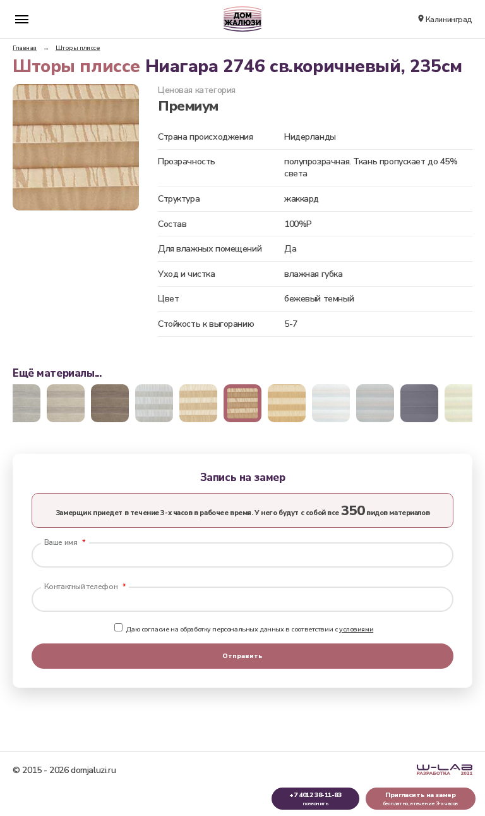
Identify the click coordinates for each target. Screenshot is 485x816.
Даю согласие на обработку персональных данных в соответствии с (248, 629)
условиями (356, 629)
